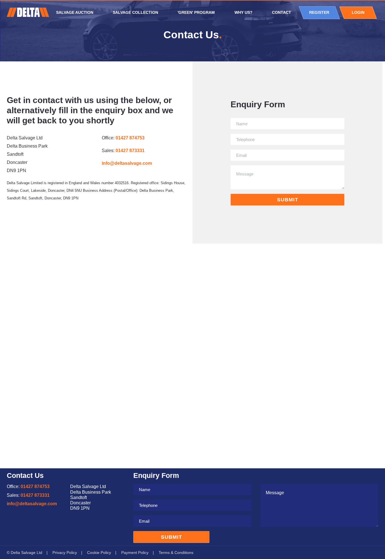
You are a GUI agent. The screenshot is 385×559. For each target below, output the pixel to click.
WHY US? (243, 12)
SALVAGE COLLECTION (135, 12)
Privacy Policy (64, 552)
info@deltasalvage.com (127, 163)
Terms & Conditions (176, 552)
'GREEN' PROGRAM (196, 12)
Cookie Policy (99, 552)
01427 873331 (130, 150)
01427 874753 (130, 137)
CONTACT (281, 12)
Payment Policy (135, 552)
